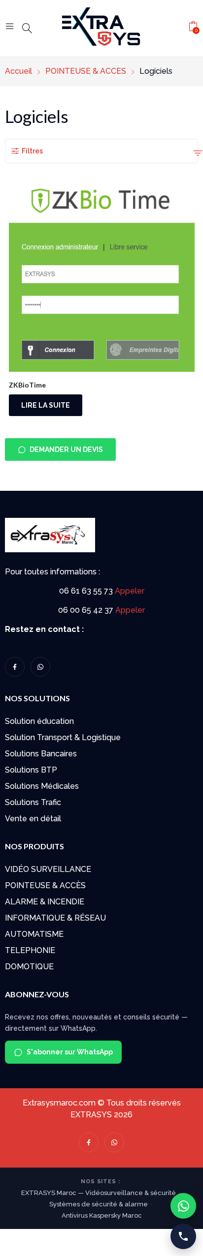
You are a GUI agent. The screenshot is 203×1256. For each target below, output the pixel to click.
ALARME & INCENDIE (44, 901)
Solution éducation (39, 721)
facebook (15, 667)
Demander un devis (66, 449)
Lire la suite (45, 405)
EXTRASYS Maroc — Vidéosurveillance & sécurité (98, 1192)
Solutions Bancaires (41, 753)
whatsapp (40, 667)
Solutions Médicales (42, 786)
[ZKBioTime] (102, 279)
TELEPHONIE (30, 950)
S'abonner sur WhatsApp (70, 1052)
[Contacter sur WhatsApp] (183, 1206)
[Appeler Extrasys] (183, 1236)
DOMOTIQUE (29, 966)
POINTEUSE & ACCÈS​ (45, 885)
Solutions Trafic (33, 802)
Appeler (129, 591)
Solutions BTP (31, 770)
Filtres (32, 151)
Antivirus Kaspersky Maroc (102, 1215)
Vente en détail (33, 818)
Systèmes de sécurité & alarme (98, 1204)
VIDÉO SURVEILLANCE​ (48, 869)
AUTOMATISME (34, 934)
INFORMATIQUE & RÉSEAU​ (55, 918)
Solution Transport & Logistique (63, 737)
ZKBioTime (27, 385)
